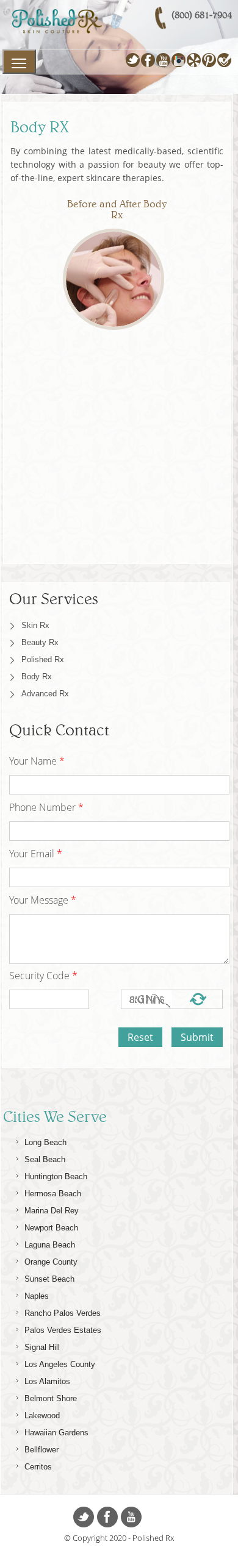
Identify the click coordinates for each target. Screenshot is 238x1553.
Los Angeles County (59, 1364)
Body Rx (36, 676)
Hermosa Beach (52, 1193)
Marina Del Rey (51, 1210)
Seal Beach (44, 1159)
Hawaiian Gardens (56, 1432)
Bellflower (41, 1449)
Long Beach (45, 1142)
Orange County (51, 1261)
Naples (36, 1296)
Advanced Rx (45, 693)
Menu (19, 61)
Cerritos (38, 1466)
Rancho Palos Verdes (62, 1313)
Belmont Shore (50, 1398)
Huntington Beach (55, 1176)
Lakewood (42, 1415)
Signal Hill (42, 1347)
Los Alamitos (47, 1381)
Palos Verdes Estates (62, 1330)
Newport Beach (51, 1227)
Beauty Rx (40, 642)
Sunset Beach (49, 1278)
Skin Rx (35, 625)
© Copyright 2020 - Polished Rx (119, 1537)
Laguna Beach (49, 1244)
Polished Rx (42, 659)
